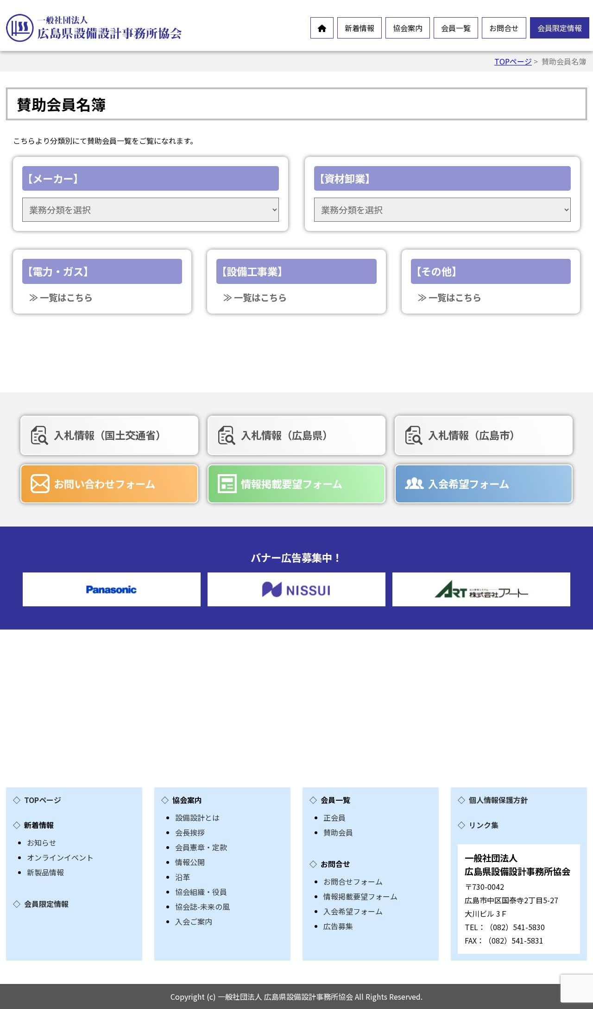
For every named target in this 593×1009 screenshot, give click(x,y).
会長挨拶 (190, 832)
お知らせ (42, 842)
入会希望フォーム (468, 483)
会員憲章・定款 (201, 847)
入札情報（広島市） (474, 434)
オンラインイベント (60, 857)
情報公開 (190, 862)
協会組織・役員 (201, 891)
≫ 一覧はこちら (61, 297)
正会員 (334, 817)
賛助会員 (338, 832)
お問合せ (504, 27)
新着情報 (359, 27)
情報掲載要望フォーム (291, 483)
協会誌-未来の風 (202, 906)
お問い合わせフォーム (104, 483)
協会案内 (408, 27)
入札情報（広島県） (287, 434)
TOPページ (513, 61)
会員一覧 (456, 27)
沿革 (182, 876)
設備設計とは (197, 817)
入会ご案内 (193, 921)
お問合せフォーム (353, 881)
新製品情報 (45, 872)
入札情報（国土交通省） (110, 434)
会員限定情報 (559, 27)
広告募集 (338, 926)
